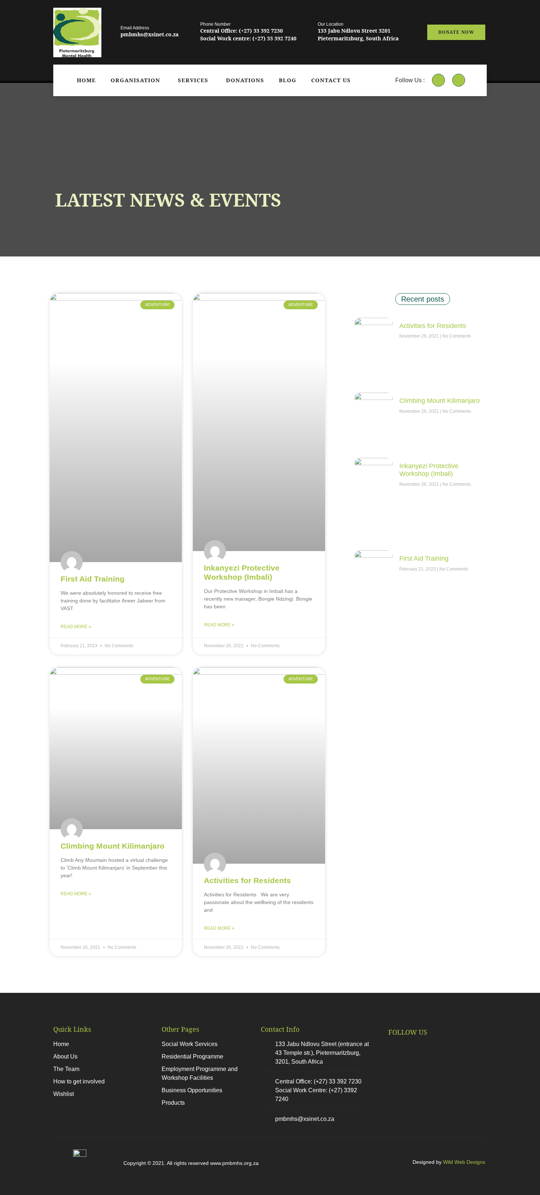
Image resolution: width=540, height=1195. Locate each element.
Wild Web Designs (464, 1162)
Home (86, 80)
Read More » (76, 626)
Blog (287, 80)
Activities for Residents (247, 880)
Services (193, 80)
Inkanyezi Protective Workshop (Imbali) (428, 470)
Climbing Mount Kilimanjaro (113, 846)
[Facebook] (438, 80)
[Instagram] (458, 80)
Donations (245, 80)
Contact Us (331, 80)
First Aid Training (93, 579)
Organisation (135, 80)
